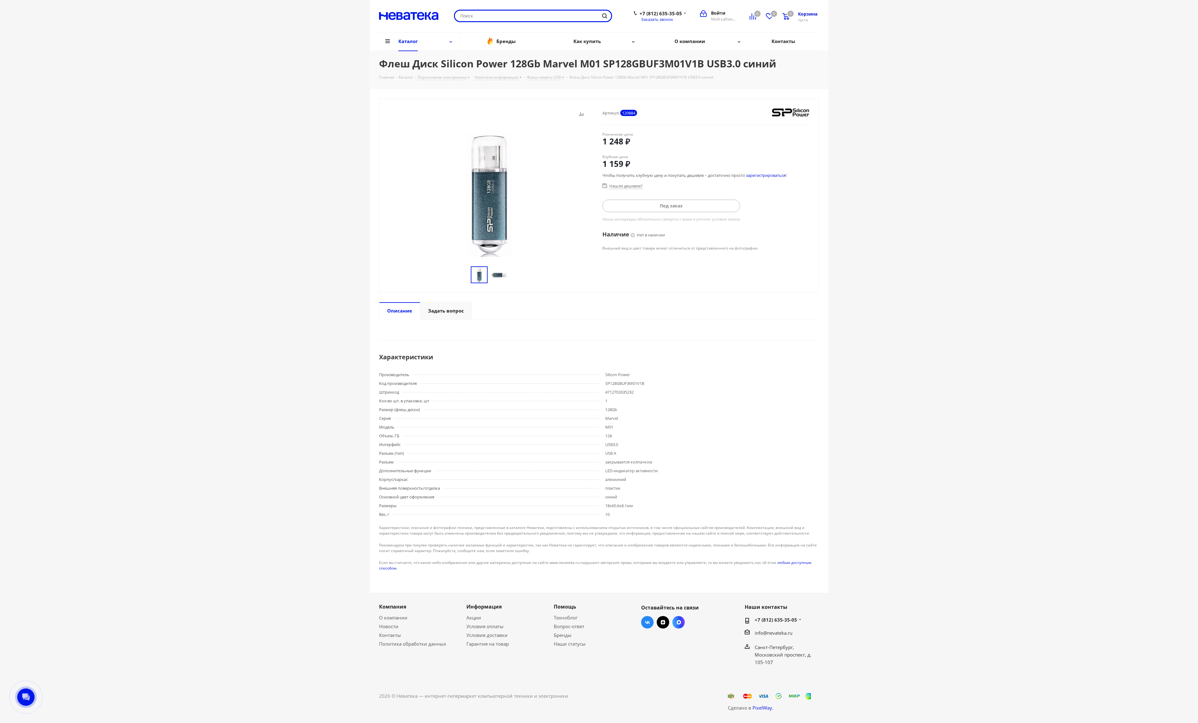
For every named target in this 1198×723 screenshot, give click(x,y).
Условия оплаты (485, 626)
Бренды (563, 635)
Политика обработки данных (412, 644)
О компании (393, 617)
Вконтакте (647, 622)
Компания (392, 606)
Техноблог (565, 617)
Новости (388, 626)
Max (678, 622)
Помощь (565, 606)
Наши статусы (570, 644)
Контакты (390, 635)
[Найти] (604, 16)
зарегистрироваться (766, 175)
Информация (484, 606)
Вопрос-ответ (569, 626)
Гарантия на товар (487, 644)
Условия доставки (487, 635)
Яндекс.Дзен (663, 622)
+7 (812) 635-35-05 (661, 13)
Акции (473, 617)
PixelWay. (762, 708)
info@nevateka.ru (773, 633)
